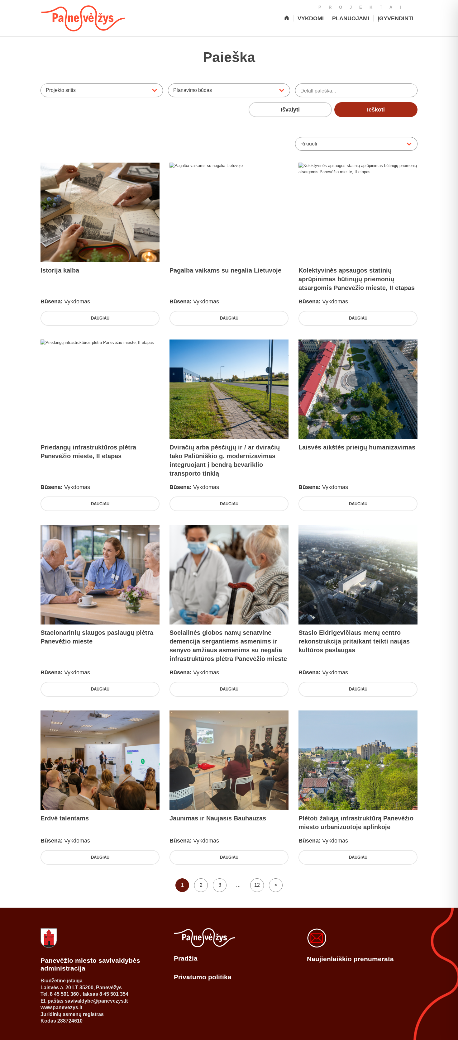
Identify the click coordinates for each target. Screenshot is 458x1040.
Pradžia (186, 958)
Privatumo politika (202, 977)
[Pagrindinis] (286, 18)
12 (257, 885)
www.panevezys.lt (61, 1007)
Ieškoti (376, 110)
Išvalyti (290, 110)
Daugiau (100, 318)
